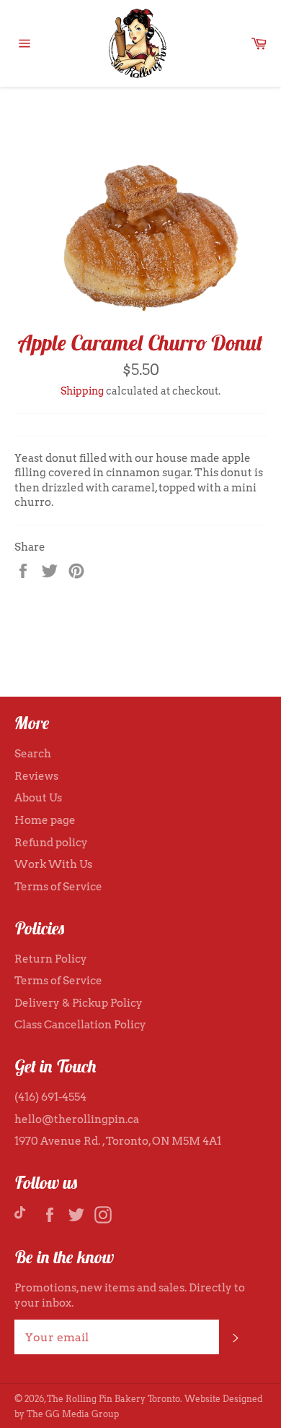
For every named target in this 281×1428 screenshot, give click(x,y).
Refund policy (51, 842)
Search (32, 753)
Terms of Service (58, 886)
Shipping (82, 391)
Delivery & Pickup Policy (78, 1003)
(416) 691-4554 (50, 1097)
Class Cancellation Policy (80, 1024)
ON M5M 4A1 (186, 1141)
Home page (45, 820)
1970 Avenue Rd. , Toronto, (83, 1141)
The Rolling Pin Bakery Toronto (113, 1398)
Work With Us (53, 864)
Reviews (36, 776)
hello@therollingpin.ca (76, 1119)
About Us (38, 797)
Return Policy (50, 958)
